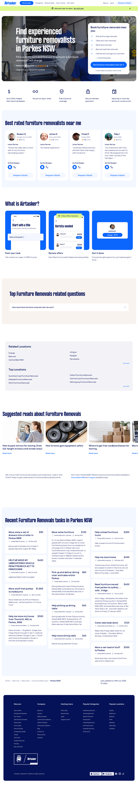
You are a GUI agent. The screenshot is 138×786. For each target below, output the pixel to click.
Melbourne (112, 713)
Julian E (53, 134)
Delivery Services (88, 716)
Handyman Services (89, 710)
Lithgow (92, 477)
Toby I (117, 134)
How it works (17, 710)
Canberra (112, 729)
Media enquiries (42, 716)
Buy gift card (79, 8)
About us (40, 710)
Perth (110, 719)
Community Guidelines (44, 719)
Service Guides (18, 729)
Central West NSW (78, 477)
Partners (16, 744)
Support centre (65, 719)
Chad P (85, 134)
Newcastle (112, 725)
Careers (39, 713)
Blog (38, 729)
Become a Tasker (124, 3)
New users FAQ (18, 747)
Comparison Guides (20, 732)
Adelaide (111, 722)
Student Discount (19, 741)
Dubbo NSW (86, 137)
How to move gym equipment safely (64, 445)
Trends (16, 735)
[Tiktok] (123, 774)
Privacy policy (41, 735)
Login (62, 716)
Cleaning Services (88, 713)
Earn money (17, 716)
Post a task (26, 3)
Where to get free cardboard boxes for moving (109, 447)
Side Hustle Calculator (20, 719)
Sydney (111, 710)
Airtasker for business (20, 713)
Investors (40, 738)
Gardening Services (89, 722)
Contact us (40, 732)
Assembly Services (88, 729)
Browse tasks (65, 713)
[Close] (130, 8)
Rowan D (21, 134)
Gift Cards (17, 738)
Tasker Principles (42, 722)
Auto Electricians (88, 725)
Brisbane (111, 716)
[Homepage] (10, 3)
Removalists (86, 719)
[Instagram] (120, 774)
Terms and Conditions (43, 725)
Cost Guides (17, 725)
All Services (86, 732)
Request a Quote (20, 175)
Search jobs (17, 722)
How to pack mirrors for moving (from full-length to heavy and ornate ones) (22, 447)
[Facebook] (116, 774)
